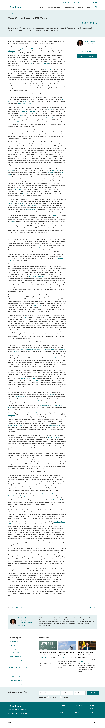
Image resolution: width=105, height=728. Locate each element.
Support (77, 2)
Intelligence (12, 673)
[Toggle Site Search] (96, 7)
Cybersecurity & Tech (14, 656)
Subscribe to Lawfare (87, 56)
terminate (11, 203)
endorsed (59, 295)
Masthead (92, 712)
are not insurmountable (30, 413)
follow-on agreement (47, 494)
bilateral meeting (44, 63)
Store (85, 2)
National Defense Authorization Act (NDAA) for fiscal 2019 (37, 349)
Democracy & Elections (15, 660)
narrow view (11, 415)
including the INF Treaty (25, 103)
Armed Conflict (13, 641)
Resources (81, 7)
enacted (62, 349)
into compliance (30, 209)
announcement (32, 47)
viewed (26, 193)
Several (23, 378)
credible (12, 221)
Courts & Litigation (14, 649)
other (26, 378)
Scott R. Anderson (13, 23)
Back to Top (93, 607)
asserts (50, 109)
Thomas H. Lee (62, 657)
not (23, 193)
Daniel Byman (42, 657)
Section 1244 (16, 351)
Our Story (92, 708)
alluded (26, 317)
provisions (18, 189)
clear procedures (19, 396)
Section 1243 (52, 358)
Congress (11, 645)
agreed (25, 101)
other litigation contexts (15, 425)
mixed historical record (52, 401)
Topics (41, 7)
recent (30, 378)
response (24, 205)
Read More (20, 625)
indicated (60, 482)
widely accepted (35, 401)
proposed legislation (54, 425)
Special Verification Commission (38, 276)
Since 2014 (56, 215)
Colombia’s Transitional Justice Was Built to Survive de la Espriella (86, 655)
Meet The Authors (86, 51)
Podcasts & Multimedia (53, 7)
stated (39, 248)
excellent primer (49, 69)
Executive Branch (13, 663)
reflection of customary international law (43, 118)
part (21, 115)
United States (51, 172)
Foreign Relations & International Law (17, 13)
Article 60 (11, 170)
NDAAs (35, 378)
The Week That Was (66, 697)
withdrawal (21, 203)
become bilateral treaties (29, 111)
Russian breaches (34, 205)
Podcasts (62, 712)
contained (36, 380)
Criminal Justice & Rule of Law (16, 652)
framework (58, 437)
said (31, 63)
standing (42, 405)
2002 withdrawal (56, 500)
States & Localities (14, 676)
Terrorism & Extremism (15, 684)
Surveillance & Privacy (15, 680)
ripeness (47, 405)
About (89, 7)
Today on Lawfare (54, 697)
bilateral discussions (18, 122)
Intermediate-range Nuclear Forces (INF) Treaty (24, 49)
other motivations (38, 305)
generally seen (55, 170)
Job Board (77, 708)
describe (51, 224)
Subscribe (66, 2)
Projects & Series (69, 7)
